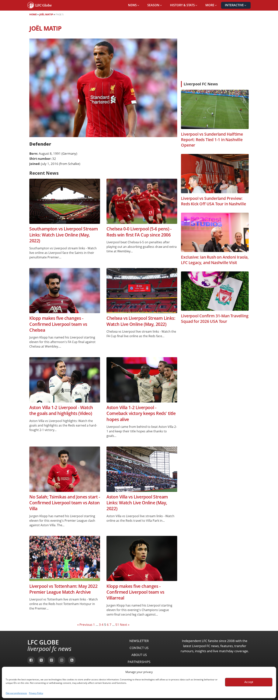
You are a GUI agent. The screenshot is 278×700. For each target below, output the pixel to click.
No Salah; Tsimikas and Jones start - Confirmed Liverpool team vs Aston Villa (64, 503)
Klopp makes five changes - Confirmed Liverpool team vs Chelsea (58, 324)
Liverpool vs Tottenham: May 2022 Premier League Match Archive (63, 589)
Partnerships (139, 662)
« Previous (84, 624)
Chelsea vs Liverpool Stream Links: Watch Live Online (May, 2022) (140, 321)
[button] (134, 5)
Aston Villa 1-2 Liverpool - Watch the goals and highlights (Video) (61, 410)
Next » (124, 624)
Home (33, 14)
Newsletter (139, 641)
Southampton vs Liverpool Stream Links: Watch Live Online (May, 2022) (63, 235)
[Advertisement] (215, 49)
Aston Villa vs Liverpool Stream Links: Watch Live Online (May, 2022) (137, 503)
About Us (139, 655)
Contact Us (139, 648)
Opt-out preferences (16, 693)
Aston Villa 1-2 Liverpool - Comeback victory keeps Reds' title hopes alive (140, 413)
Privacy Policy (36, 693)
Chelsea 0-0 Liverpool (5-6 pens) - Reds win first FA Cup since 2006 (138, 232)
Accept (248, 682)
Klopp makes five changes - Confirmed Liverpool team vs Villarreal (135, 592)
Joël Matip (46, 14)
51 (117, 624)
